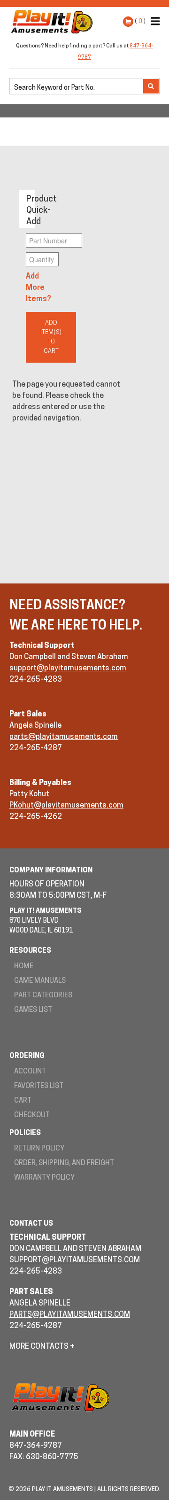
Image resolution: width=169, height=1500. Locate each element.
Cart (22, 1100)
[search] (77, 86)
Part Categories (43, 995)
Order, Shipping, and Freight (64, 1163)
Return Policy (39, 1148)
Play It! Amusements (54, 21)
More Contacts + (42, 1347)
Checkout (32, 1115)
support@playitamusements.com (67, 668)
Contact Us (31, 1224)
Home (23, 966)
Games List (33, 1010)
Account (30, 1071)
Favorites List (38, 1086)
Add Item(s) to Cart (50, 337)
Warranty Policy (44, 1177)
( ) (140, 21)
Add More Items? (38, 288)
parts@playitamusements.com (63, 737)
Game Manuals (40, 981)
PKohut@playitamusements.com (66, 805)
